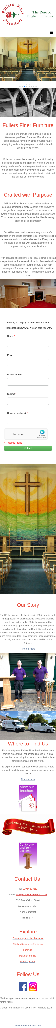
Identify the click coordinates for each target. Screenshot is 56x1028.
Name (11, 336)
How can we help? (17, 413)
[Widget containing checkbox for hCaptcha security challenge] (26, 434)
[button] (20, 86)
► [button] (29, 84)
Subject (11, 394)
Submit (28, 448)
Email (11, 355)
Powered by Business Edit (28, 1025)
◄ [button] (26, 84)
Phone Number (15, 374)
